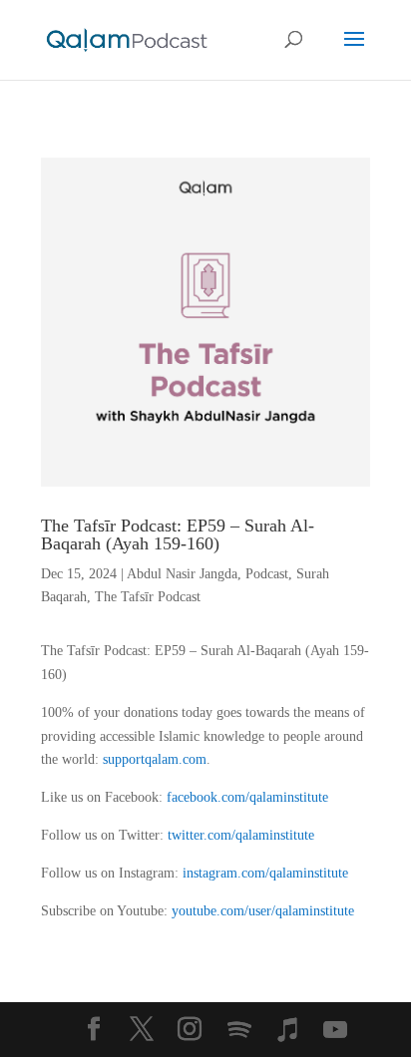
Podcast (266, 573)
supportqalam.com (154, 759)
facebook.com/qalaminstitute (247, 797)
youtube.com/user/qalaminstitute (263, 910)
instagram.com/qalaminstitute (265, 873)
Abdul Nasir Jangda (182, 573)
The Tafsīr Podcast (148, 596)
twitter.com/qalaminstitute (241, 835)
